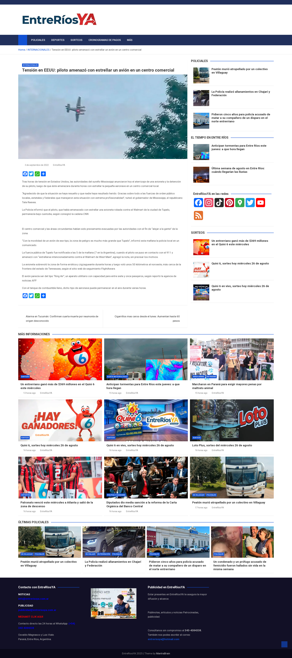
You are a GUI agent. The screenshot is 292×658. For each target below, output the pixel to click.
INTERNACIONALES (30, 65)
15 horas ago (115, 393)
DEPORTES (57, 39)
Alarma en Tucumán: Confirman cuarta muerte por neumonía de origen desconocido (62, 318)
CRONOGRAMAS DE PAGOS (105, 39)
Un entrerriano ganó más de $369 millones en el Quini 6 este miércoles (240, 242)
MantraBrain (163, 653)
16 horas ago (29, 450)
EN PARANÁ (211, 377)
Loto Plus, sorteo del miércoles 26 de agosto (222, 445)
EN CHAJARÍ (90, 554)
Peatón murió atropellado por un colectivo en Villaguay (240, 70)
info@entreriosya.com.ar (33, 598)
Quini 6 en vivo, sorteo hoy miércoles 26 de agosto (240, 287)
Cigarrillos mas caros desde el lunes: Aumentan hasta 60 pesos (147, 318)
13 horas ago (29, 393)
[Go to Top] (284, 644)
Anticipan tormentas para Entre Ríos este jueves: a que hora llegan (239, 147)
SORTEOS (76, 39)
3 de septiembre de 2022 (37, 165)
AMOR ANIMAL (199, 377)
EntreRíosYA (59, 165)
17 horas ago (201, 507)
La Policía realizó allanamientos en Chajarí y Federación (241, 93)
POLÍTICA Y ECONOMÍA (116, 495)
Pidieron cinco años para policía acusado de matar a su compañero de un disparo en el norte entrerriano (241, 118)
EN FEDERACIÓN (103, 554)
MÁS (129, 39)
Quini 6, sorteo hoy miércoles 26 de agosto (240, 263)
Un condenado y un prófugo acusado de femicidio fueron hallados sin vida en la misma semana (239, 565)
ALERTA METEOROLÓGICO (117, 377)
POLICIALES (38, 39)
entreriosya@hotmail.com (163, 639)
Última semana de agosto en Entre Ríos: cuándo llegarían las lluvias (238, 170)
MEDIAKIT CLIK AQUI (30, 616)
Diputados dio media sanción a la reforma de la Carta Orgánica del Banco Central (141, 504)
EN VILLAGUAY (198, 495)
